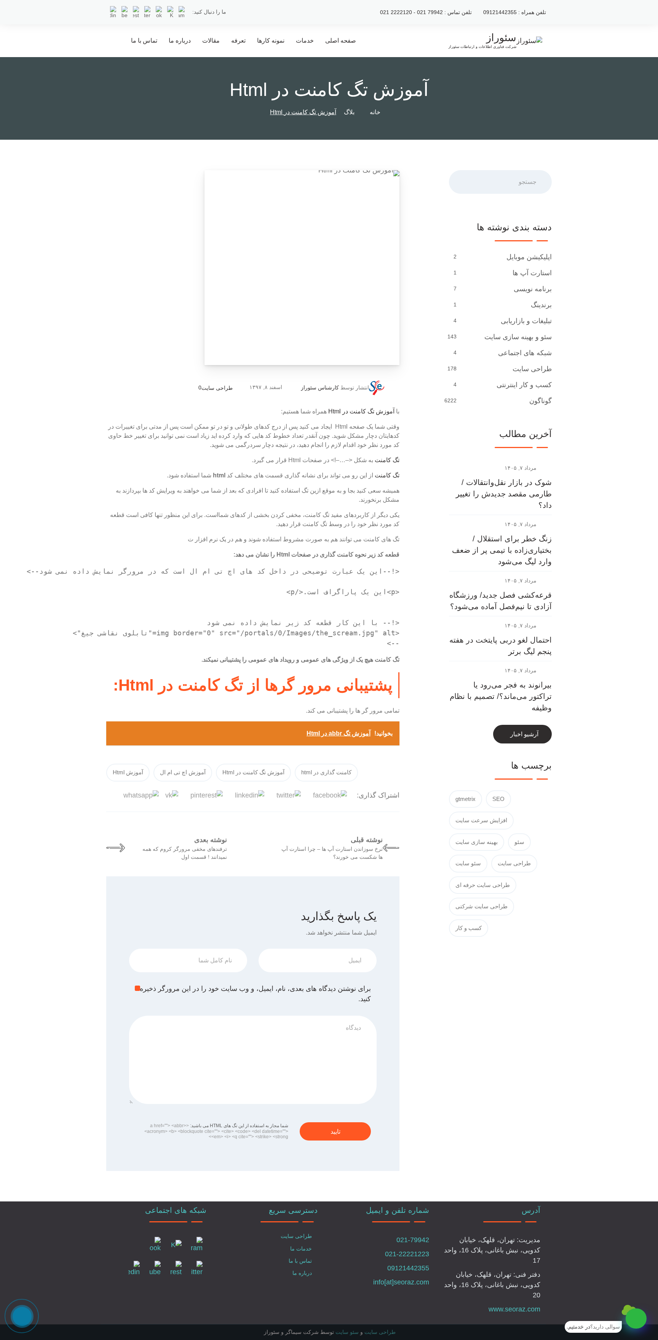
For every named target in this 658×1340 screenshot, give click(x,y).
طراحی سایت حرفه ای (482, 885)
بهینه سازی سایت (476, 842)
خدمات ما (301, 1249)
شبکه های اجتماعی (525, 353)
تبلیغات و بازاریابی (526, 321)
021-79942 (412, 1240)
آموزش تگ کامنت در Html (361, 411)
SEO (498, 799)
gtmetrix (465, 799)
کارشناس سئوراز (320, 387)
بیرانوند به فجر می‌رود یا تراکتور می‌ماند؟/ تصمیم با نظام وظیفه (501, 696)
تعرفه (238, 40)
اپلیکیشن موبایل (529, 257)
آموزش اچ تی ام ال (183, 772)
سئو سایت (468, 863)
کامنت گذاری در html (326, 772)
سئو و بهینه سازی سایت (518, 337)
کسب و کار (468, 928)
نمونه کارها (270, 40)
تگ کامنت (387, 460)
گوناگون (540, 401)
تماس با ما (144, 40)
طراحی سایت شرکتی (481, 906)
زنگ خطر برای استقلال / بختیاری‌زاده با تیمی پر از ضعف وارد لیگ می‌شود (502, 550)
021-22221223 (407, 1254)
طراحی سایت (217, 388)
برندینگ (541, 305)
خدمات (305, 40)
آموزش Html (128, 772)
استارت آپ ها (532, 273)
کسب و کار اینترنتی (524, 385)
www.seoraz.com (514, 1309)
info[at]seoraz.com (401, 1282)
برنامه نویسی (533, 289)
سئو (519, 842)
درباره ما (180, 40)
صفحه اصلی (340, 40)
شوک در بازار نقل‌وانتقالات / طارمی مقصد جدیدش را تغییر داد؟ (504, 493)
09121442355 (408, 1268)
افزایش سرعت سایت (481, 820)
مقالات (211, 40)
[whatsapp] (636, 1318)
